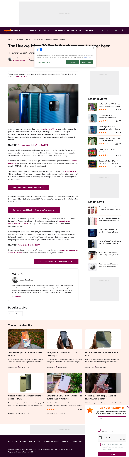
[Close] (93, 48)
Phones (27, 39)
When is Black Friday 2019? (29, 245)
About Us (65, 441)
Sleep (32, 30)
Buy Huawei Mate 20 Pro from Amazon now (29, 188)
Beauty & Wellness (74, 30)
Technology (42, 30)
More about (16, 296)
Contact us (12, 441)
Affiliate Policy (76, 441)
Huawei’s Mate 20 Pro (48, 129)
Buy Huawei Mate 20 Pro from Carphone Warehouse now (34, 210)
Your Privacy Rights (44, 62)
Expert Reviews (10, 30)
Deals (11, 314)
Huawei (18, 314)
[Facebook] (98, 30)
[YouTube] (116, 30)
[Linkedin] (102, 30)
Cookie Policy (87, 57)
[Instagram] (111, 30)
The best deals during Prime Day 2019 (33, 145)
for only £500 (70, 171)
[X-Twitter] (107, 30)
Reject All (72, 62)
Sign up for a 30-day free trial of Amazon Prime (56, 261)
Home (10, 39)
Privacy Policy (34, 441)
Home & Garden (57, 30)
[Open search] (123, 30)
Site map (23, 441)
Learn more (20, 76)
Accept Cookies (86, 62)
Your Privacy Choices (51, 441)
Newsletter (89, 30)
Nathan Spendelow (19, 60)
